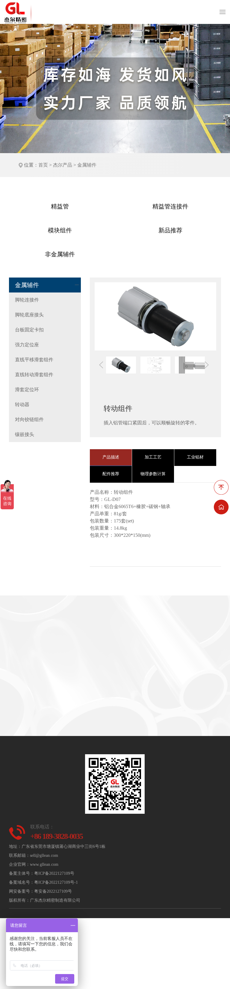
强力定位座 (27, 344)
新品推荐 (170, 230)
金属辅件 (86, 164)
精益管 (60, 206)
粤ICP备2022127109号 (54, 873)
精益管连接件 (170, 206)
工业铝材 (195, 457)
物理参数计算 (153, 474)
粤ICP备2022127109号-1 (56, 882)
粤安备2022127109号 (53, 891)
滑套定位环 (27, 389)
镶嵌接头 (24, 434)
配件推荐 (110, 474)
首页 (43, 164)
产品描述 (110, 457)
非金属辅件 (60, 254)
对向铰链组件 (29, 419)
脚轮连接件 (27, 299)
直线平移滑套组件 (34, 359)
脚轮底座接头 (29, 314)
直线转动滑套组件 (34, 374)
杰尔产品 (62, 164)
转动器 (22, 404)
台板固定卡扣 (29, 329)
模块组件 (60, 230)
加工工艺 (153, 457)
